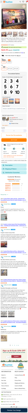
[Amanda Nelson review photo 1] (4, 217)
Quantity (3, 127)
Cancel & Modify (18, 385)
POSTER (3, 61)
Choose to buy (14, 123)
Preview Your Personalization (14, 135)
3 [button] (14, 345)
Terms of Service (5, 385)
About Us (3, 375)
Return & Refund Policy (20, 388)
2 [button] (12, 345)
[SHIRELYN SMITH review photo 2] (11, 314)
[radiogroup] (14, 86)
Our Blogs (3, 388)
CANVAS (9, 61)
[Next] (26, 16)
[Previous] (2, 16)
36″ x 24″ (16, 68)
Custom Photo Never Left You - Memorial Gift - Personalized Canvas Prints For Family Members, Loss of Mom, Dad (13, 252)
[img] (4, 202)
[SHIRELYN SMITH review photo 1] (4, 314)
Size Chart (3, 380)
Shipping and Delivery (19, 383)
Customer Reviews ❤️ (20, 375)
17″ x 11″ (4, 68)
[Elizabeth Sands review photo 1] (4, 272)
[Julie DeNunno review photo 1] (4, 244)
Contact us (3, 377)
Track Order (4, 383)
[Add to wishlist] (23, 6)
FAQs (16, 377)
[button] (4, 45)
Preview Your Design (14, 410)
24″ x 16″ (10, 68)
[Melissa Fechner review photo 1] (4, 338)
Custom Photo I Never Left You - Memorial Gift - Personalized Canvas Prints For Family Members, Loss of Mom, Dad (13, 200)
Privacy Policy (18, 380)
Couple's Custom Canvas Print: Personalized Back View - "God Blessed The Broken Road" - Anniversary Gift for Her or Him (14, 225)
